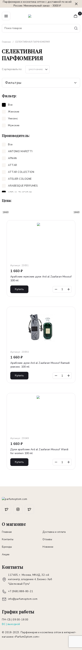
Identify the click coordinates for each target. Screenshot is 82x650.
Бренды (7, 547)
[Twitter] (18, 509)
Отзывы (47, 539)
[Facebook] (6, 509)
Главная (7, 532)
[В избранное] (71, 225)
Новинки (48, 547)
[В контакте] (29, 509)
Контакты (7, 539)
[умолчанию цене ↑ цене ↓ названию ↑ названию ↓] (37, 69)
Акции (6, 554)
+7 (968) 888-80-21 (20, 591)
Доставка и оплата (54, 532)
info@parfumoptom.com (22, 599)
